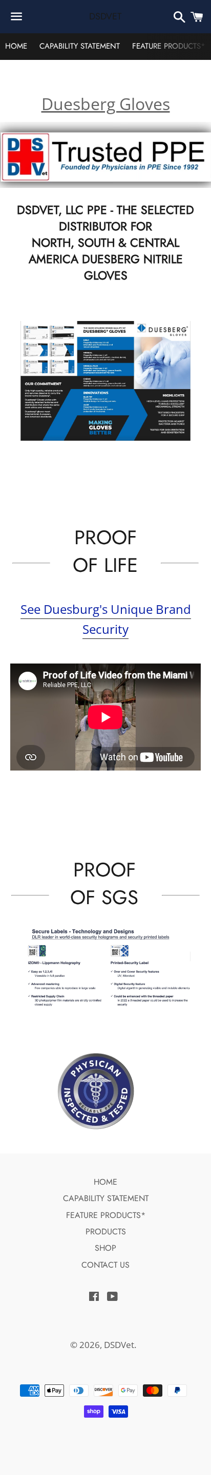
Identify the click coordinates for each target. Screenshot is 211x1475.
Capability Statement (79, 46)
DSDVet (105, 16)
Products (106, 1231)
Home (16, 46)
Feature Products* (168, 46)
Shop (105, 1248)
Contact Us (105, 1265)
